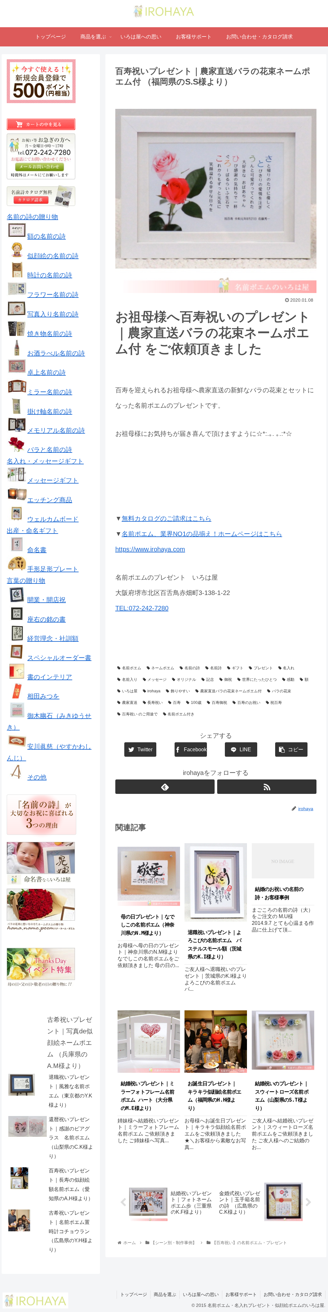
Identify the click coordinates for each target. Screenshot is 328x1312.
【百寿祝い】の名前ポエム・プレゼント (157, 642)
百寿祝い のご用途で (140, 714)
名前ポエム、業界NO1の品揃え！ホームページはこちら (202, 533)
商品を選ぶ (165, 1294)
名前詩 (216, 668)
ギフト (237, 668)
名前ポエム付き (181, 714)
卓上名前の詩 (46, 372)
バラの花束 (281, 691)
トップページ (133, 1294)
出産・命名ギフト (32, 530)
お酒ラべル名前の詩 (56, 353)
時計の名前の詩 (49, 275)
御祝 (228, 679)
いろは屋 (129, 691)
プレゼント (263, 668)
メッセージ (157, 679)
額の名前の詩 (46, 236)
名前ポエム (131, 668)
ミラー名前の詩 (49, 391)
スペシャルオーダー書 (59, 657)
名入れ (288, 668)
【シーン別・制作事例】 (143, 653)
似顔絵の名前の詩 (52, 255)
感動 (290, 679)
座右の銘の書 (46, 619)
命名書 (36, 549)
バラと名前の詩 (49, 449)
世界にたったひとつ (259, 679)
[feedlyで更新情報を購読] (165, 786)
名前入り (129, 679)
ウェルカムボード (52, 519)
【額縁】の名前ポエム (281, 642)
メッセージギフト (52, 480)
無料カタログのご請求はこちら (166, 518)
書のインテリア (49, 676)
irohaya (153, 691)
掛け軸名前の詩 (49, 411)
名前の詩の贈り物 (32, 216)
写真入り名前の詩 (52, 314)
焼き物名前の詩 (49, 333)
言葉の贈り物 (26, 580)
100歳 (196, 702)
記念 (210, 679)
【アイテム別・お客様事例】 (227, 642)
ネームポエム (162, 668)
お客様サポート (241, 1294)
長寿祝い (155, 702)
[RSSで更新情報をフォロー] (266, 786)
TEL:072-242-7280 (141, 608)
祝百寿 (276, 702)
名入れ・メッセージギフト (45, 461)
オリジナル (186, 679)
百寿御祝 (219, 702)
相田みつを (43, 696)
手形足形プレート (52, 569)
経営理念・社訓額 (52, 638)
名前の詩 (192, 668)
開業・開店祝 (46, 599)
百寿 (177, 702)
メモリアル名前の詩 (56, 430)
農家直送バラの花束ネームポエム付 (231, 691)
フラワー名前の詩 (52, 294)
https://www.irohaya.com (150, 549)
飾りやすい (180, 691)
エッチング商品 (49, 499)
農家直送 (129, 702)
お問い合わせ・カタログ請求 (293, 1294)
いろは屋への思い (201, 1294)
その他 (36, 777)
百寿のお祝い (248, 702)
